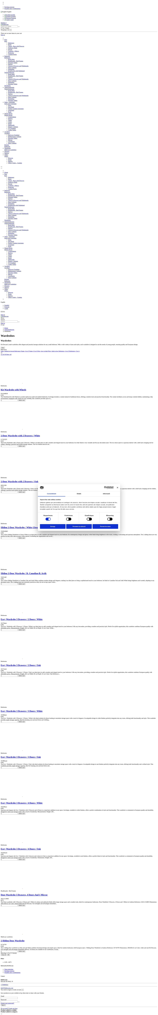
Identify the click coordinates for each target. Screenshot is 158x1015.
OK (8, 955)
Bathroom (7, 146)
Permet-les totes (105, 526)
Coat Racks (11, 141)
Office (6, 156)
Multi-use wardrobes (10, 150)
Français (13, 18)
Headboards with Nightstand (16, 71)
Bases (9, 44)
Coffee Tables (12, 130)
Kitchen (6, 145)
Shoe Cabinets (12, 67)
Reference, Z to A (74, 351)
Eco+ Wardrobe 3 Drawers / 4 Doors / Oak (21, 849)
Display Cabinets (13, 127)
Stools (10, 123)
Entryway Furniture (13, 135)
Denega (52, 526)
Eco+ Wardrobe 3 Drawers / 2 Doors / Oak (21, 665)
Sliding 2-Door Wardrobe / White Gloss (19, 527)
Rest (5, 41)
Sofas (9, 105)
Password (3, 999)
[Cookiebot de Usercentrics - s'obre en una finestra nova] (105, 487)
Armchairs (11, 110)
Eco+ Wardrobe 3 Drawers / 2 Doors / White (22, 619)
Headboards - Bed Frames (15, 61)
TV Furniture (12, 128)
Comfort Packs (12, 54)
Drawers (10, 158)
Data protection (8, 969)
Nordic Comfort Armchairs (16, 109)
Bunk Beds (11, 59)
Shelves (10, 64)
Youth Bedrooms (9, 72)
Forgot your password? (7, 1003)
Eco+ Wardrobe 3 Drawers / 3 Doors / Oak (21, 757)
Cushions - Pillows (13, 51)
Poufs (9, 112)
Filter (2, 348)
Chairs (10, 122)
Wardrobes (11, 69)
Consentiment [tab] (51, 493)
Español (13, 16)
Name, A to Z (25, 351)
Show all (8, 354)
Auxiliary (7, 133)
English (12, 15)
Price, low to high (42, 351)
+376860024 (4, 985)
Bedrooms (7, 58)
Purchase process (9, 7)
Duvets (10, 49)
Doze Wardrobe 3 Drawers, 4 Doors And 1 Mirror (24, 895)
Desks (10, 159)
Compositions (12, 117)
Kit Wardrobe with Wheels (13, 390)
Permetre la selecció (79, 526)
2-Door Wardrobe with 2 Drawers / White (20, 435)
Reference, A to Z (64, 351)
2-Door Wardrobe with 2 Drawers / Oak (19, 481)
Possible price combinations (12, 8)
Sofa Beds (11, 107)
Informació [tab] (106, 493)
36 (5, 354)
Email (2, 996)
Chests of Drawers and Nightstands (18, 66)
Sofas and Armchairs (10, 104)
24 (3, 354)
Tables (10, 120)
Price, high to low (53, 351)
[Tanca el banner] (117, 487)
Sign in (3, 315)
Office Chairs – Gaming (15, 163)
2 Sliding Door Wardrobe (13, 940)
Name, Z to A (33, 351)
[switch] (68, 519)
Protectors (11, 53)
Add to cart (22, 400)
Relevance (18, 351)
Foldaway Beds (12, 48)
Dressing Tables (12, 62)
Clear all (3, 955)
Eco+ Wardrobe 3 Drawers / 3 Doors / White (22, 711)
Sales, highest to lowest (8, 351)
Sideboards (11, 125)
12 (2, 354)
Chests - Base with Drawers (16, 46)
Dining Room (8, 115)
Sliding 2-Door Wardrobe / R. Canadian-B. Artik (23, 573)
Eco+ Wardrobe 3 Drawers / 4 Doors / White (22, 803)
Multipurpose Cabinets (14, 136)
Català (12, 20)
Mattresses (11, 43)
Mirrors (10, 140)
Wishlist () (4, 23)
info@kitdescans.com (7, 988)
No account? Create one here (9, 1008)
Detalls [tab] (79, 493)
